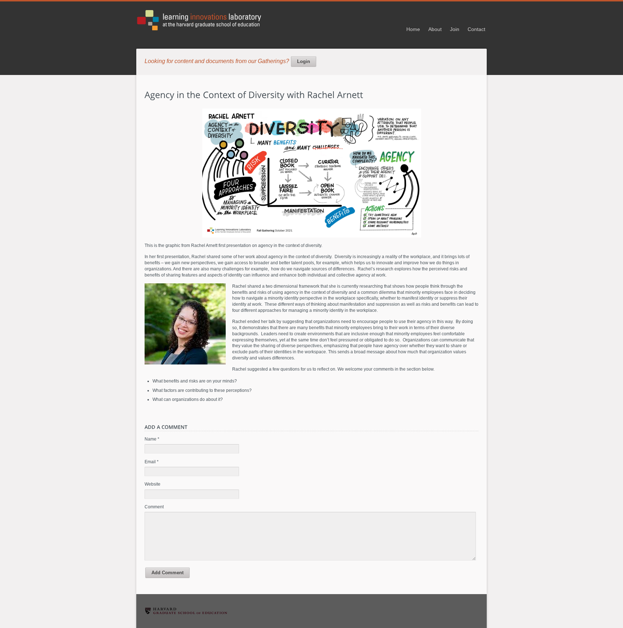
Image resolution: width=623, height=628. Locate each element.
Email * (152, 461)
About (435, 29)
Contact (476, 29)
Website (152, 484)
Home (413, 29)
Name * (152, 439)
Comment (154, 506)
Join (454, 29)
